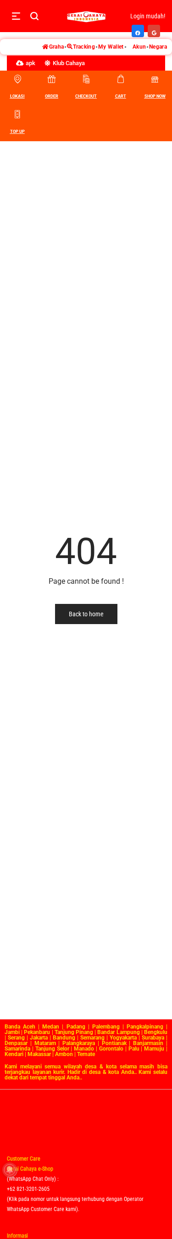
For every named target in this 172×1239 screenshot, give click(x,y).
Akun (139, 47)
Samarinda (17, 1048)
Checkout (86, 96)
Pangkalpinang (145, 1026)
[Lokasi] (17, 79)
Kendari (14, 1054)
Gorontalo (111, 1048)
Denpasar (16, 1043)
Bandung (64, 1037)
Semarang (92, 1037)
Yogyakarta (123, 1037)
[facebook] (138, 28)
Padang (76, 1026)
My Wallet (111, 47)
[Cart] (120, 79)
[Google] (154, 28)
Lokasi (17, 96)
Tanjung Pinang (74, 1032)
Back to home (86, 614)
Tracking (84, 47)
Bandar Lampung (118, 1032)
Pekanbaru (37, 1032)
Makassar (39, 1054)
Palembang (106, 1026)
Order (51, 96)
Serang (16, 1037)
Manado (84, 1048)
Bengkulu (155, 1032)
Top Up (17, 131)
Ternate (86, 1054)
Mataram (45, 1043)
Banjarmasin (148, 1043)
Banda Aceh (20, 1026)
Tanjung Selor (52, 1048)
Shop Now (155, 96)
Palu (133, 1048)
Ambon (64, 1054)
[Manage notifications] (9, 1169)
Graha (56, 47)
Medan (50, 1026)
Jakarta (39, 1037)
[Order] (52, 79)
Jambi (12, 1032)
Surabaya (153, 1037)
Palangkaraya (78, 1043)
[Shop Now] (155, 79)
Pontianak (114, 1043)
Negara (158, 47)
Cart (120, 96)
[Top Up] (17, 114)
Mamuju (154, 1048)
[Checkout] (86, 79)
